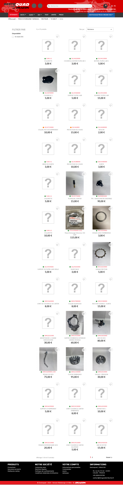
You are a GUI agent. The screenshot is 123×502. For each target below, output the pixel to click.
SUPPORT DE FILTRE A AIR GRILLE (48, 269)
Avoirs (64, 471)
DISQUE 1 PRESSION (101, 374)
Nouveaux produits (14, 469)
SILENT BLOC (75, 269)
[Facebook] (40, 5)
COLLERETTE (48, 61)
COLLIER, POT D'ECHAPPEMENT (48, 130)
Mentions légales (41, 469)
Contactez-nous (40, 467)
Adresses (65, 473)
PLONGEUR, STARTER (74, 198)
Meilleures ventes (14, 471)
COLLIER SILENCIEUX (74, 304)
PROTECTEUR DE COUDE (75, 130)
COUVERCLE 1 (48, 95)
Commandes (66, 469)
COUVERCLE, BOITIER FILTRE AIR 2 (75, 61)
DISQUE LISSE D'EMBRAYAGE (101, 233)
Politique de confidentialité (44, 471)
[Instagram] (34, 5)
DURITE (101, 164)
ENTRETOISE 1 (101, 409)
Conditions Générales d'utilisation (46, 473)
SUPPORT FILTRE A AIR (75, 95)
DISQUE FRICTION (101, 269)
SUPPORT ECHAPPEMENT (48, 409)
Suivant (109, 457)
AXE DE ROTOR (101, 445)
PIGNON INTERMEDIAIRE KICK (48, 445)
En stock (19, 37)
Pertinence (99, 29)
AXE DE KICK (101, 338)
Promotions (11, 467)
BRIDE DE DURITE (48, 164)
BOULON (101, 130)
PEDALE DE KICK (48, 374)
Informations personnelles (71, 467)
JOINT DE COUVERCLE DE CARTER (48, 304)
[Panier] (105, 6)
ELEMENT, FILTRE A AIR (101, 95)
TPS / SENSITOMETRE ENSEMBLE (101, 198)
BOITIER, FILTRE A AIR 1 (101, 61)
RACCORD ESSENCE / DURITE (101, 304)
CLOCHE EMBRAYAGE (75, 374)
